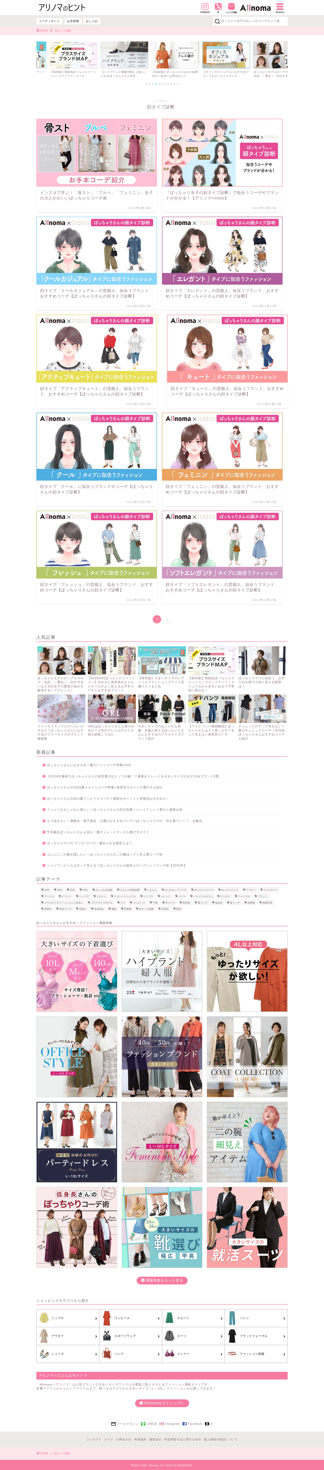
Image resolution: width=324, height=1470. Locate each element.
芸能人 (82, 909)
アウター (251, 890)
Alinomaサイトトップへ (164, 1403)
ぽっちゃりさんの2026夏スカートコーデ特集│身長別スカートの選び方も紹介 (105, 787)
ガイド (109, 1439)
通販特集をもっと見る (164, 1280)
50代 (85, 890)
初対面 (186, 902)
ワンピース (139, 902)
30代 (59, 890)
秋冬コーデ (65, 909)
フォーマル (244, 896)
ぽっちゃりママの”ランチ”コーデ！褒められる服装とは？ (89, 843)
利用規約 (140, 1439)
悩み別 (218, 902)
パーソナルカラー (203, 896)
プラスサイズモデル (102, 902)
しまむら (152, 890)
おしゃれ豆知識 (103, 890)
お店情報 (73, 21)
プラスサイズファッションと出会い (63, 902)
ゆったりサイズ (229, 890)
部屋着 (127, 909)
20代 (46, 890)
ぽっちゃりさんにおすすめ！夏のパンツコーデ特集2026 (89, 765)
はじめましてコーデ (175, 890)
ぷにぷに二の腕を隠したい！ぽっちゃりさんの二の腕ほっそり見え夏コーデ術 (105, 854)
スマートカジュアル (125, 896)
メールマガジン (127, 1423)
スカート (101, 896)
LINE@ (152, 1423)
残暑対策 (267, 902)
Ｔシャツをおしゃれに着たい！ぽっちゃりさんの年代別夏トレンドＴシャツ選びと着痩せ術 (114, 809)
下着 (155, 902)
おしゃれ (92, 21)
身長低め (99, 909)
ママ (122, 902)
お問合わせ (124, 1439)
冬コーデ (170, 902)
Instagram (172, 1423)
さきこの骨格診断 (130, 890)
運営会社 (155, 1439)
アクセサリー (270, 890)
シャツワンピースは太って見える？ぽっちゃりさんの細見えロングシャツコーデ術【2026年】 (117, 865)
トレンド (166, 896)
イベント (66, 896)
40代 (72, 890)
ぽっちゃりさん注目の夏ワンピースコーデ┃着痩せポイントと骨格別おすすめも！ (108, 798)
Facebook (195, 1423)
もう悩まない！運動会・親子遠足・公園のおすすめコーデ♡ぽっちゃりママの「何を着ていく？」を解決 (124, 821)
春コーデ (235, 902)
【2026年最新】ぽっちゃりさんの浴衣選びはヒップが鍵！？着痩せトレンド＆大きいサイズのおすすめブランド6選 (133, 776)
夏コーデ (202, 902)
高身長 (165, 909)
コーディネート (49, 21)
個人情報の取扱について (221, 1439)
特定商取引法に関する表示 (182, 1439)
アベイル (49, 896)
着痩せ (48, 909)
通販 (114, 909)
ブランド (262, 896)
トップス (148, 896)
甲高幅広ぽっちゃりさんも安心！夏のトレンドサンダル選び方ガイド (98, 832)
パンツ (182, 896)
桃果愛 (251, 902)
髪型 (178, 909)
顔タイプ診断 (146, 909)
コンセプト (94, 1439)
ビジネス (225, 896)
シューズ (84, 896)
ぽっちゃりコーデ (204, 890)
